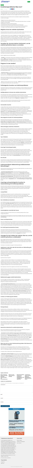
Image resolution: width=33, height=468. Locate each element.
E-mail (2, 398)
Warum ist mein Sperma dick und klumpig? (11, 375)
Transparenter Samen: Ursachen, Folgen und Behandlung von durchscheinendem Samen (28, 377)
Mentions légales (19, 440)
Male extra (2, 463)
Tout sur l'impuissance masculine (17, 466)
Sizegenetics (3, 461)
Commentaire (3, 384)
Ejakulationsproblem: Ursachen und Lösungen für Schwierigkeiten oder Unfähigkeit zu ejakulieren (20, 377)
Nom (2, 394)
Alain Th (2, 9)
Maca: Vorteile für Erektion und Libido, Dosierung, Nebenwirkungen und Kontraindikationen (4, 377)
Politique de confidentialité (21, 441)
